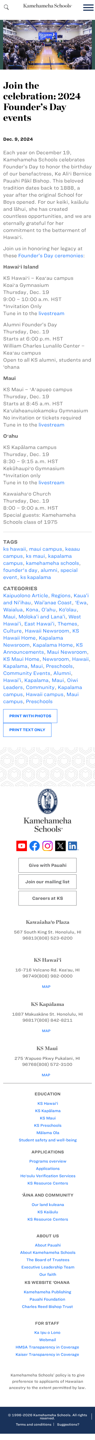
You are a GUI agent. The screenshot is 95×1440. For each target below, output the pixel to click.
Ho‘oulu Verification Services (47, 1176)
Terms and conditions (33, 1424)
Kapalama (15, 666)
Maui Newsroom (67, 652)
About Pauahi (48, 1245)
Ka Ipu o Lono (47, 1332)
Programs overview (47, 1161)
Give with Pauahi (47, 865)
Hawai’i (12, 680)
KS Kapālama (48, 1111)
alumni (49, 570)
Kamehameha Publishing (47, 1292)
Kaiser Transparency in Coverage (47, 1354)
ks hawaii (14, 549)
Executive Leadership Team (47, 1267)
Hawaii (80, 659)
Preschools (59, 666)
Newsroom (55, 659)
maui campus (45, 549)
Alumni (62, 673)
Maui (37, 666)
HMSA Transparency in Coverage (47, 1347)
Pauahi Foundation (47, 1299)
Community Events (26, 673)
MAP (46, 987)
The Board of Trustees (47, 1260)
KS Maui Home (21, 659)
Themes (67, 624)
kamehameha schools (52, 563)
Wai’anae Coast (53, 602)
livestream (51, 313)
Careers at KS (47, 898)
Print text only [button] (27, 730)
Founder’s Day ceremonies (50, 255)
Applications (48, 1168)
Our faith (47, 1274)
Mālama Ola (47, 1133)
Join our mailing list (47, 881)
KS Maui (48, 1118)
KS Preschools (47, 1125)
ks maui (35, 556)
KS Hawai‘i (47, 1103)
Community (40, 687)
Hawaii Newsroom (47, 631)
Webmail (47, 1340)
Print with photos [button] (30, 716)
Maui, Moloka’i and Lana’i (34, 616)
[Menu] (87, 7)
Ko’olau (68, 609)
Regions (60, 595)
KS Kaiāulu (47, 1212)
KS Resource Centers (47, 1183)
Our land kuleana (48, 1205)
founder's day (20, 570)
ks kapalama (35, 577)
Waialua (13, 609)
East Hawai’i (39, 624)
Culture (12, 631)
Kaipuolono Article (25, 595)
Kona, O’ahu (41, 609)
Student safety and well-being (48, 1140)
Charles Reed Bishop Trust (47, 1307)
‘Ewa (81, 602)
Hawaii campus (44, 694)
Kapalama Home (53, 645)
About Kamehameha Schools (47, 1252)
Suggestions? (68, 1424)
